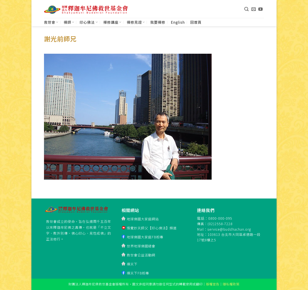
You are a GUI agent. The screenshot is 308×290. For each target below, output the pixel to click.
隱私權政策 (231, 284)
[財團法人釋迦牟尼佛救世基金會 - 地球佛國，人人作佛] (86, 9)
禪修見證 (134, 22)
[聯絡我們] (253, 9)
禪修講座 (110, 22)
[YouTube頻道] (260, 9)
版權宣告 (212, 284)
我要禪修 (157, 22)
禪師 (67, 22)
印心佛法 (87, 22)
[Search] (246, 9)
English (178, 22)
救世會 (49, 22)
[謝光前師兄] (128, 115)
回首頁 (196, 22)
